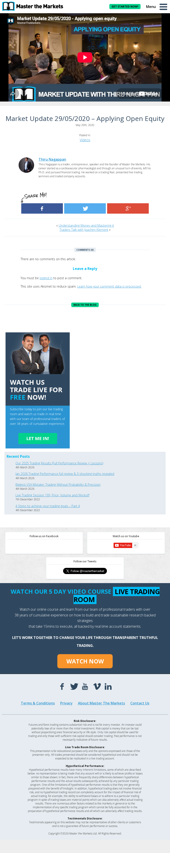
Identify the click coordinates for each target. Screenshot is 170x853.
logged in (46, 278)
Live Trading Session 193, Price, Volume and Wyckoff (52, 495)
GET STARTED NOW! (125, 6)
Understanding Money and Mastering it (86, 225)
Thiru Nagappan (52, 159)
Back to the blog (85, 304)
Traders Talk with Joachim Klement (84, 230)
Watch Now (85, 661)
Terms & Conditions (38, 703)
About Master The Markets (101, 703)
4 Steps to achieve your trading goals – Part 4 (47, 506)
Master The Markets (35, 6)
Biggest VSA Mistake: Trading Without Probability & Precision (57, 484)
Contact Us (139, 703)
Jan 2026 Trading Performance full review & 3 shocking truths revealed (64, 474)
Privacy (66, 703)
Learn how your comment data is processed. (109, 286)
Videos (85, 139)
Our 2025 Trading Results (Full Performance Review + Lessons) (59, 463)
